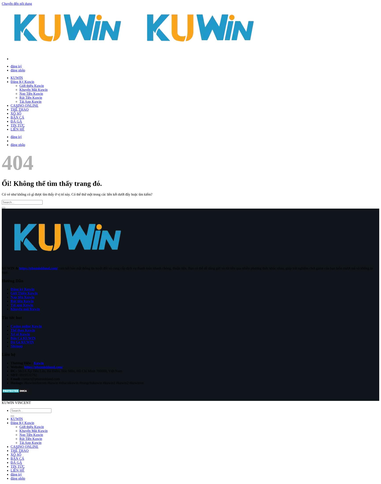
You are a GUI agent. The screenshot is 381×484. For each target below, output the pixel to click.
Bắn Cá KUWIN (23, 338)
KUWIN (17, 78)
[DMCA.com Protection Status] (15, 392)
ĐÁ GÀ (16, 121)
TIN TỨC (18, 125)
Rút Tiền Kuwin (30, 97)
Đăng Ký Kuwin (22, 82)
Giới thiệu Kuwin (31, 86)
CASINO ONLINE (24, 105)
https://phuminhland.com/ (38, 268)
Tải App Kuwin (30, 101)
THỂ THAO (20, 109)
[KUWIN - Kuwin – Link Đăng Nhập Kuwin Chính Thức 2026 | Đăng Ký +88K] (134, 51)
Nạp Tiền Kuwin (31, 93)
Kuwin (39, 363)
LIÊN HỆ (17, 129)
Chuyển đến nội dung (17, 4)
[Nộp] (3, 207)
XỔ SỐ (16, 113)
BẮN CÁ (17, 117)
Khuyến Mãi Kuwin (33, 90)
